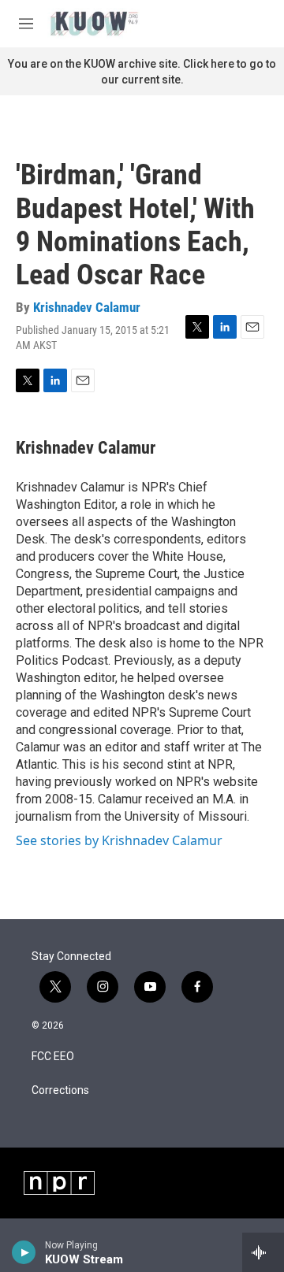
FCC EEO (53, 1056)
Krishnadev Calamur (86, 307)
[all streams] (263, 1252)
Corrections (60, 1090)
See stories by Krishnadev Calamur (119, 840)
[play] (24, 1252)
